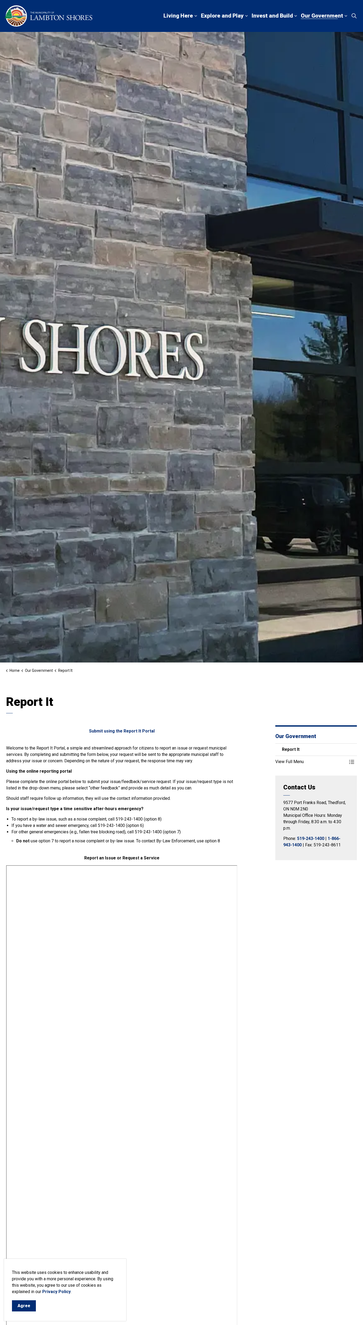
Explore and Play (222, 16)
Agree (24, 1305)
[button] (311, 762)
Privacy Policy (56, 1291)
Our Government (322, 16)
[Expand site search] (354, 16)
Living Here (178, 16)
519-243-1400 (310, 838)
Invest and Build (272, 16)
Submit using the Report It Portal (122, 731)
